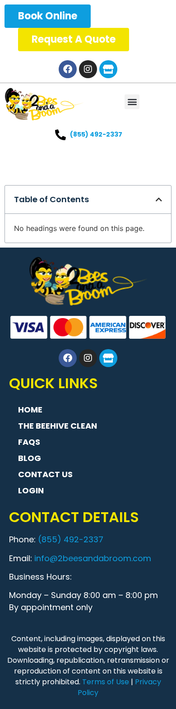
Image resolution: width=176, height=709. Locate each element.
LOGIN (31, 490)
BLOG (29, 458)
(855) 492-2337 (70, 539)
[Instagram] (88, 69)
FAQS (29, 442)
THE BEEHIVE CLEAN (57, 425)
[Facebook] (68, 69)
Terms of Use (105, 682)
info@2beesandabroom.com (92, 558)
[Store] (108, 69)
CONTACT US (45, 474)
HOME (30, 409)
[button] (132, 101)
